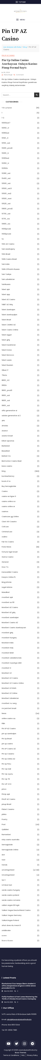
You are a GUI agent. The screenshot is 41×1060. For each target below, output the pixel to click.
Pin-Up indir (6, 769)
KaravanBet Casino (10, 572)
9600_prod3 (7, 390)
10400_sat (6, 178)
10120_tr (5, 138)
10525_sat (6, 203)
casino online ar (8, 506)
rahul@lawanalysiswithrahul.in (19, 1019)
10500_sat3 (7, 188)
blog (3, 471)
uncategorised (8, 870)
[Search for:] (20, 95)
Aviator (5, 430)
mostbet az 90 (8, 602)
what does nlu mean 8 (11, 925)
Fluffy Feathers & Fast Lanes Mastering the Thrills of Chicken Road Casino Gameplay (19, 998)
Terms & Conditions (11, 1055)
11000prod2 (6, 229)
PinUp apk (6, 794)
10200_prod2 (7, 148)
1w (3, 239)
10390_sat (6, 173)
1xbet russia (7, 360)
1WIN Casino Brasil (9, 259)
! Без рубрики (7, 107)
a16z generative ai (9, 410)
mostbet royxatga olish (12, 663)
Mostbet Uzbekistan (10, 698)
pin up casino (7, 743)
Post (4, 824)
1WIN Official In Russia (10, 269)
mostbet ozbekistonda (11, 658)
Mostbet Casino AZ (10, 622)
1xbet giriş (6, 340)
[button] (20, 20)
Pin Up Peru (6, 764)
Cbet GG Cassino (9, 521)
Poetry (4, 819)
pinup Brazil (6, 804)
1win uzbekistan (8, 279)
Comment (20, 75)
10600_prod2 (7, 208)
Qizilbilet (5, 829)
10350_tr (5, 163)
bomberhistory (8, 476)
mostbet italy (7, 648)
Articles (5, 425)
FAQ (23, 1055)
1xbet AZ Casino (8, 299)
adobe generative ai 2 (11, 415)
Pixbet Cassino (8, 809)
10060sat (5, 133)
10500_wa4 (6, 198)
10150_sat (6, 143)
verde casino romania (11, 900)
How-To (5, 567)
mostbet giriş (7, 632)
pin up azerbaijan (9, 733)
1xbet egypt (7, 335)
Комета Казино (7, 940)
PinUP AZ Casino (8, 799)
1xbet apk (6, 289)
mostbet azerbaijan (10, 617)
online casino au (8, 718)
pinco (4, 789)
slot (3, 854)
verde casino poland (10, 895)
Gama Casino (7, 557)
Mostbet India (7, 642)
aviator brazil (7, 436)
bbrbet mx (6, 456)
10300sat (5, 158)
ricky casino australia (10, 839)
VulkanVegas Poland (10, 920)
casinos (5, 511)
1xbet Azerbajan (8, 309)
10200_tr (5, 153)
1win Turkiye (6, 274)
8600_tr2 (5, 380)
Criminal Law (7, 531)
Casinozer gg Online (10, 516)
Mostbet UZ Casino (10, 678)
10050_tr (5, 128)
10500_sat (6, 183)
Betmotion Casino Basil (11, 461)
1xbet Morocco (8, 355)
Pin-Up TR (6, 779)
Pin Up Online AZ (8, 759)
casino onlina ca (8, 501)
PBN (3, 723)
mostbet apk (7, 597)
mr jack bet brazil (9, 708)
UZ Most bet (7, 885)
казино (4, 935)
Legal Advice (7, 587)
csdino (4, 536)
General (5, 562)
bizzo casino (7, 466)
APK (3, 420)
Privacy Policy (32, 1055)
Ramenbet (6, 834)
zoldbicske (6, 930)
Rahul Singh (8, 75)
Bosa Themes (20, 1052)
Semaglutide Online (10, 849)
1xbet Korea (7, 350)
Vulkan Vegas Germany (11, 915)
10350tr (5, 168)
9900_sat (6, 405)
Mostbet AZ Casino (10, 607)
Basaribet (6, 451)
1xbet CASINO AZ (9, 324)
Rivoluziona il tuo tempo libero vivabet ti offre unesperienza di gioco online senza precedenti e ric (19, 985)
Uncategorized (8, 875)
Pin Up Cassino (8, 754)
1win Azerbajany (8, 249)
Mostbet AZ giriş (8, 612)
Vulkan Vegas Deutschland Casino (16, 910)
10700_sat (6, 213)
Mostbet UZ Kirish (9, 688)
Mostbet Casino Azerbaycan (14, 627)
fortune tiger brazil (9, 552)
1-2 (3, 118)
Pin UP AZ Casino (8, 55)
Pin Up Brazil (7, 738)
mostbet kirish (8, 653)
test (3, 860)
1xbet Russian (7, 365)
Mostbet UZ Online (9, 693)
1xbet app (6, 294)
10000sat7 (6, 123)
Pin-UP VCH (6, 784)
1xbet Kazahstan (9, 345)
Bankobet (6, 446)
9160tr (4, 385)
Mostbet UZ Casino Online (13, 683)
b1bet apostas (8, 441)
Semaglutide (7, 844)
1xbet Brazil (6, 319)
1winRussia (6, 284)
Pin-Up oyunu (7, 774)
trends (4, 865)
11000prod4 (6, 234)
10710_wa (6, 218)
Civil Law (5, 526)
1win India (5, 264)
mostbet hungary (9, 637)
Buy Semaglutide (9, 486)
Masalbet (6, 592)
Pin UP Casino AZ (9, 748)
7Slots (4, 375)
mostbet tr (6, 668)
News (4, 713)
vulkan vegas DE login (10, 905)
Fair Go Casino (8, 542)
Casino (5, 491)
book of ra (6, 481)
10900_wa (6, 224)
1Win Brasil (6, 254)
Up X (3, 880)
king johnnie (7, 582)
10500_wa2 (6, 193)
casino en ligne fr (9, 496)
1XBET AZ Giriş (7, 304)
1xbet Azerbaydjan (9, 314)
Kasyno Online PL (9, 577)
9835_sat (6, 400)
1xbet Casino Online (10, 330)
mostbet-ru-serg (9, 703)
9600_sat (6, 395)
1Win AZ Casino (8, 244)
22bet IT (5, 370)
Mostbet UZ (7, 673)
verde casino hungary (11, 890)
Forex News (6, 547)
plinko (4, 814)
